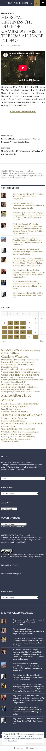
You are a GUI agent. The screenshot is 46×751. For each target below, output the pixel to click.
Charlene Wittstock (14, 356)
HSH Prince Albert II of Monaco (16, 384)
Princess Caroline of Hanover (14, 411)
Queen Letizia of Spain (29, 432)
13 (11, 327)
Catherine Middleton (10, 353)
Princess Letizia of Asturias (14, 418)
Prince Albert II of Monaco (16, 397)
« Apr (4, 341)
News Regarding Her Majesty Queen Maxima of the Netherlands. (22, 151)
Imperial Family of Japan (9, 387)
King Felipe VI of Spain (27, 387)
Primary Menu (43, 3)
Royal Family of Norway (26, 437)
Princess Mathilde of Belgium (13, 421)
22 (23, 332)
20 (11, 332)
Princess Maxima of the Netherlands (22, 423)
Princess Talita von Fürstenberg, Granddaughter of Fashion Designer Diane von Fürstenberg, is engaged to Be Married (27, 241)
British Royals (7, 13)
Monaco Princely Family (21, 389)
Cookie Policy (12, 741)
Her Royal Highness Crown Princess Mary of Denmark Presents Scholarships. (20, 139)
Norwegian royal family (10, 392)
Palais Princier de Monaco (30, 392)
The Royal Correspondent (17, 3)
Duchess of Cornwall (27, 362)
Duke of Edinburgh (25, 364)
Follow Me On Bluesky (10, 565)
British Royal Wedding (32, 351)
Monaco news (5, 389)
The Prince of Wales (10, 441)
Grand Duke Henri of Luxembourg (20, 374)
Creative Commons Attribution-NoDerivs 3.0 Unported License (22, 555)
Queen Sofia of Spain (9, 434)
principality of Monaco (8, 426)
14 (17, 327)
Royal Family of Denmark (8, 437)
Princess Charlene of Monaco (21, 415)
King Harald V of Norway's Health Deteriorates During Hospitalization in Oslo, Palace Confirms (28, 251)
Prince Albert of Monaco (8, 404)
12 (4, 327)
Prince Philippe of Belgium (11, 409)
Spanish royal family (23, 439)
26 (4, 337)
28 (17, 337)
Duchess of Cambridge (10, 362)
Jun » (42, 341)
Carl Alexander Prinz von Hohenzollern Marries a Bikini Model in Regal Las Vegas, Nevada (28, 205)
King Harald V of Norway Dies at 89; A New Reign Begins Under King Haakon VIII (28, 295)
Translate (20, 526)
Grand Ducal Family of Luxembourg (17, 369)
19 (4, 332)
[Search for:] (23, 478)
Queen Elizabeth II (10, 431)
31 (35, 337)
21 (17, 332)
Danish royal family (32, 360)
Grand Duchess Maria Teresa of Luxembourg (20, 372)
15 (23, 327)
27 (11, 337)
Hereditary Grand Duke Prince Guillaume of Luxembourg (22, 380)
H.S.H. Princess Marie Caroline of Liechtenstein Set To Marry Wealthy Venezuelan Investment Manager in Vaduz (27, 285)
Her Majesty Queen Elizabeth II (13, 382)
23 (29, 332)
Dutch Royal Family (10, 367)
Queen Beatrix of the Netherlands (18, 428)
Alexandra (15, 45)
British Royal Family (12, 350)
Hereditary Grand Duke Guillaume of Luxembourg (17, 377)
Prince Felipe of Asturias (28, 404)
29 (23, 337)
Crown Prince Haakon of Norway (13, 360)
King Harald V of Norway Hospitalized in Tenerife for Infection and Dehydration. (28, 196)
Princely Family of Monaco (14, 406)
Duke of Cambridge (8, 364)
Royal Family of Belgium (25, 434)
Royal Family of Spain (7, 439)
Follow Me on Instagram (11, 573)
